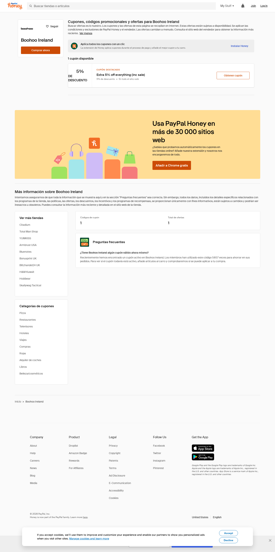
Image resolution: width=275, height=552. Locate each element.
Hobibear (24, 278)
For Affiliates (76, 468)
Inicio (18, 401)
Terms (112, 468)
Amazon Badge (78, 453)
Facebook (159, 445)
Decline (228, 540)
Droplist (73, 445)
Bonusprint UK (27, 258)
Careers (34, 460)
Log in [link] (264, 5)
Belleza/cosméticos (31, 373)
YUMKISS (25, 238)
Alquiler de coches (30, 360)
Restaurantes (27, 319)
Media (33, 483)
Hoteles (24, 333)
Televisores (26, 326)
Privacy (113, 445)
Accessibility (116, 490)
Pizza (22, 313)
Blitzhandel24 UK (29, 265)
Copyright (114, 453)
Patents (113, 460)
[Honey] (14, 6)
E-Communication (120, 483)
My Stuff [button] (225, 6)
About (33, 445)
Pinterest (158, 468)
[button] (206, 517)
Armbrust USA (27, 245)
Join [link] (253, 5)
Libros (23, 366)
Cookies (113, 498)
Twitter (157, 453)
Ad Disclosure (117, 475)
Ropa (22, 353)
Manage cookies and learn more (89, 538)
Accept (228, 533)
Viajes (23, 340)
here (85, 517)
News (33, 468)
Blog (32, 475)
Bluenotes (25, 251)
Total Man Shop (28, 231)
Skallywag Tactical (30, 285)
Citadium (24, 224)
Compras (24, 346)
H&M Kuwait (26, 272)
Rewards (74, 460)
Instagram (159, 460)
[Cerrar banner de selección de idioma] (270, 540)
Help (33, 453)
